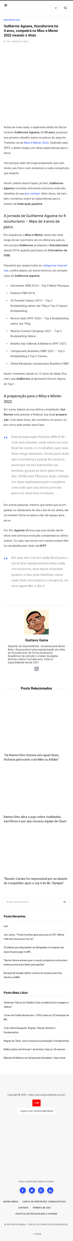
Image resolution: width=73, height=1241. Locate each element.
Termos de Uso (42, 1208)
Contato (23, 1208)
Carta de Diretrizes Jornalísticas (44, 1201)
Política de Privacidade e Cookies (37, 1214)
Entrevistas (12, 20)
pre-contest (32, 193)
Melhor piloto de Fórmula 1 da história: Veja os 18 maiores (34, 1049)
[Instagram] (41, 1190)
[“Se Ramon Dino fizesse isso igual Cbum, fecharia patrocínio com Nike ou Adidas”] (36, 727)
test (6, 926)
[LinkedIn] (50, 1190)
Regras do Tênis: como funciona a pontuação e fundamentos (36, 1041)
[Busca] (63, 8)
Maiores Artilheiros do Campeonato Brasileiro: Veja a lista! (34, 1057)
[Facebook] (23, 1190)
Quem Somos (11, 1201)
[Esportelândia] (25, 8)
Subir (37, 1234)
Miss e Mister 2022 (36, 142)
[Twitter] (32, 1190)
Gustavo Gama (36, 640)
